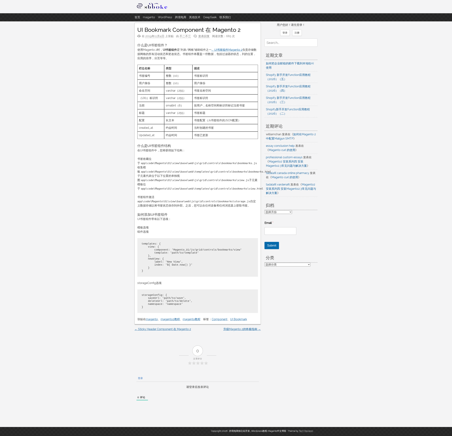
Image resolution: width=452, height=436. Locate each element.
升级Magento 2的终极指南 (242, 329)
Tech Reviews (306, 431)
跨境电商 (180, 17)
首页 (137, 17)
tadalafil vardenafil (278, 184)
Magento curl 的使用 (282, 150)
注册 (297, 32)
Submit (271, 245)
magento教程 (191, 319)
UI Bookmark (238, 319)
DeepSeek (210, 17)
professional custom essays (284, 157)
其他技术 (194, 17)
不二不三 (185, 36)
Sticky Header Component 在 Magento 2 (163, 329)
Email (268, 223)
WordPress (165, 17)
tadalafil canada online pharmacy (287, 173)
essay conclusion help (280, 145)
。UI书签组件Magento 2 (227, 49)
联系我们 (225, 17)
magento (149, 17)
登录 (140, 378)
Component (219, 319)
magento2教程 (170, 319)
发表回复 (204, 36)
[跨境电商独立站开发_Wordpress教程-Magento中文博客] (152, 8)
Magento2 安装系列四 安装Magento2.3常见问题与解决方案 (291, 189)
